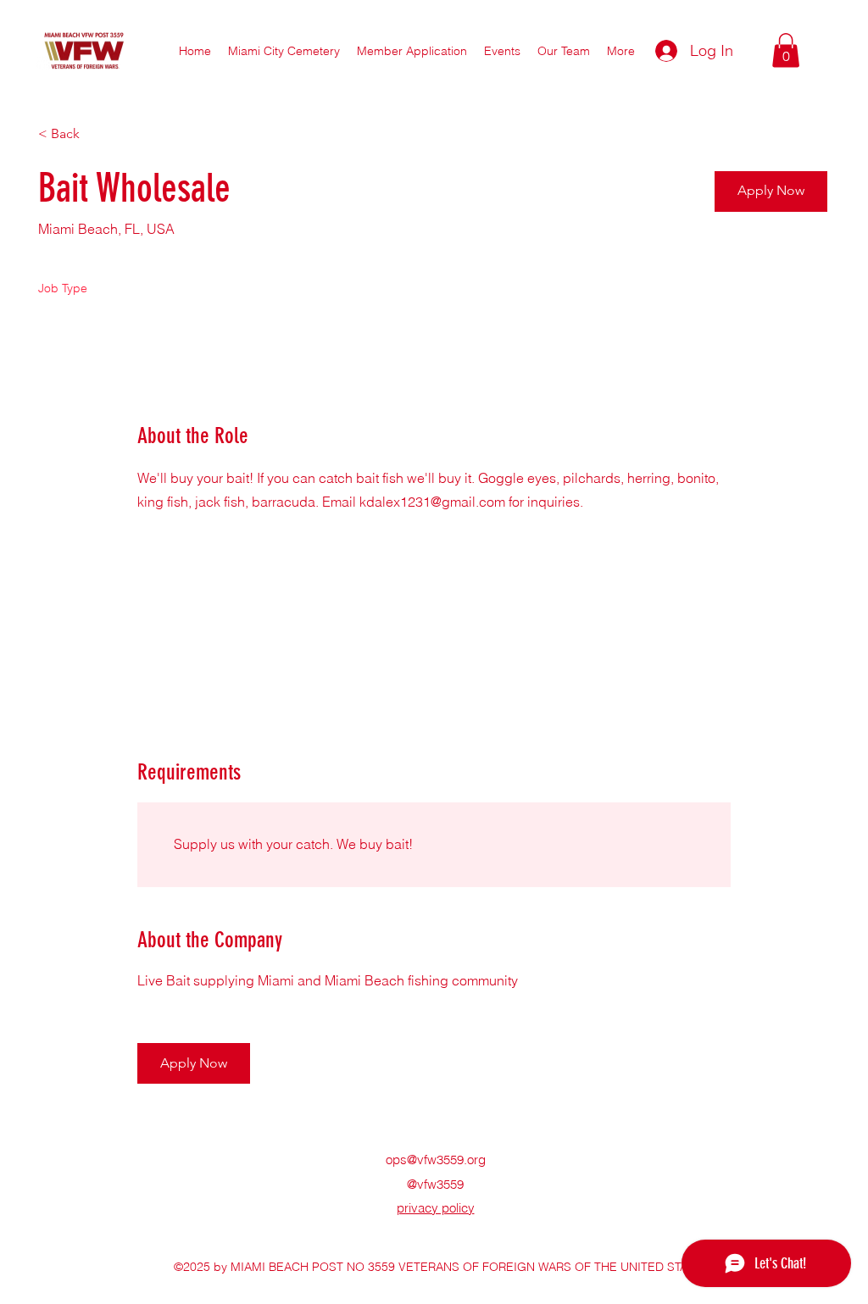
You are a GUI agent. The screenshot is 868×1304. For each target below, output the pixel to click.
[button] (563, 51)
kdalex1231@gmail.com (432, 501)
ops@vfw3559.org (436, 1159)
